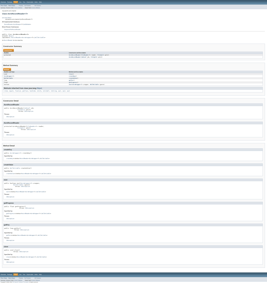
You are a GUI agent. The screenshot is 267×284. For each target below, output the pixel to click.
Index (36, 2)
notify (39, 91)
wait (59, 91)
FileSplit (100, 55)
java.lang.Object (6, 17)
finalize (18, 91)
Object (11, 36)
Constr (16, 7)
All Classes (38, 5)
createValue (73, 78)
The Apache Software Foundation (21, 282)
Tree (24, 2)
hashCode (33, 91)
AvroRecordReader (75, 55)
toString (54, 91)
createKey (72, 76)
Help (40, 2)
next (70, 84)
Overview (3, 2)
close (70, 74)
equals (11, 91)
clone (6, 91)
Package (9, 2)
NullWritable (26, 24)
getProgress (73, 82)
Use (20, 2)
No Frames (27, 5)
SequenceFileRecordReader (12, 29)
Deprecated (30, 2)
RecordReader (8, 24)
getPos (71, 80)
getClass (25, 91)
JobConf (83, 57)
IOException (28, 111)
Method (20, 7)
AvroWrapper (17, 24)
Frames (21, 5)
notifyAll (46, 91)
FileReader (85, 55)
